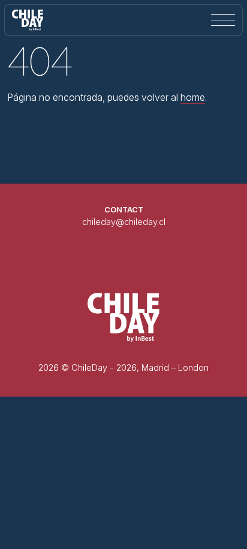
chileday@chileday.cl (123, 222)
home (192, 97)
